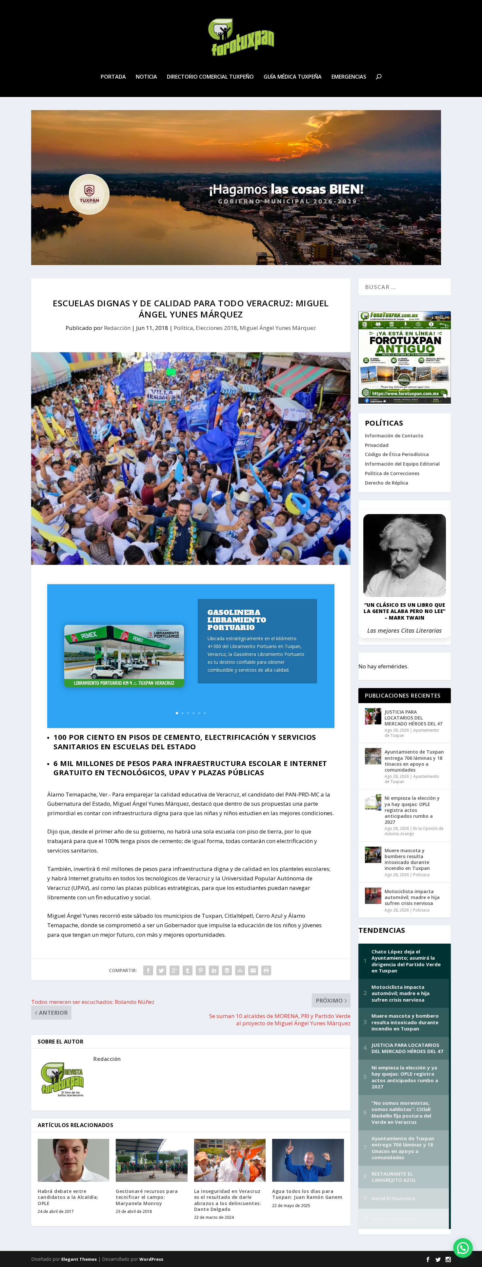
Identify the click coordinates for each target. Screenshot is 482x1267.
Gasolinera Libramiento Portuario (237, 620)
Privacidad (377, 445)
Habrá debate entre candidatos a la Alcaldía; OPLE (68, 1197)
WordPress (151, 1259)
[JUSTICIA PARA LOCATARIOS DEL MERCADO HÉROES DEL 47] (373, 716)
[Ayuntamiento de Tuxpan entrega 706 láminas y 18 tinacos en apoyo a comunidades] (373, 756)
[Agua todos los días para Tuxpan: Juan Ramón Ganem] (308, 1160)
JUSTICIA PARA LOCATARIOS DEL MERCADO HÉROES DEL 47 (413, 718)
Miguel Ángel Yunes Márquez (278, 328)
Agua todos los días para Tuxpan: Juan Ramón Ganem (307, 1194)
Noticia (146, 77)
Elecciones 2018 (216, 328)
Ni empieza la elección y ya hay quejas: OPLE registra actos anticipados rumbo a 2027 (412, 810)
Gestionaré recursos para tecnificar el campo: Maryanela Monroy (147, 1197)
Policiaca (421, 874)
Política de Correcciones (392, 473)
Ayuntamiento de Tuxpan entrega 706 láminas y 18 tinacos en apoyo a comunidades (414, 761)
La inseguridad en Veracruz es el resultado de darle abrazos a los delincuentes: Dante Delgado (227, 1200)
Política (183, 328)
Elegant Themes (79, 1259)
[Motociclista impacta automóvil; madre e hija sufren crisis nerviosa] (373, 896)
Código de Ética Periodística (397, 454)
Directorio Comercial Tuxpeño (210, 77)
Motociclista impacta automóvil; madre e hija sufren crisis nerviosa (412, 897)
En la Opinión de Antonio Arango (414, 831)
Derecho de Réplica (386, 483)
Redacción (117, 328)
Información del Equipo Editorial (402, 464)
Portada (113, 77)
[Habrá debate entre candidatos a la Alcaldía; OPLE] (73, 1160)
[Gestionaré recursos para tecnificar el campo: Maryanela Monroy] (151, 1160)
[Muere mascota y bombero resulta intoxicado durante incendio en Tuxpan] (373, 855)
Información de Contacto (394, 435)
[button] (463, 1248)
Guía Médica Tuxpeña (293, 77)
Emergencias (348, 77)
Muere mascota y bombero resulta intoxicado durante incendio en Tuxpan (407, 859)
